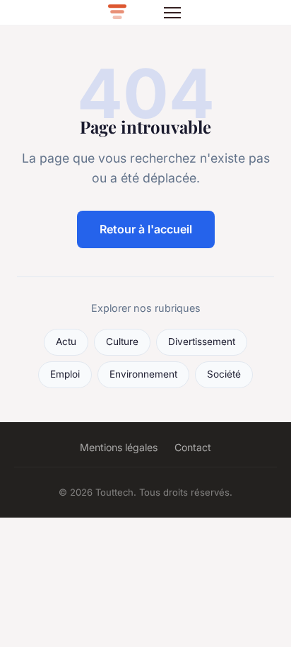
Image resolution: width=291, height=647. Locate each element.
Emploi (65, 374)
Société (224, 374)
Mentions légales (119, 447)
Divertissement (201, 341)
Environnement (143, 374)
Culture (122, 341)
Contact (192, 447)
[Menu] (172, 12)
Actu (66, 341)
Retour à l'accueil (146, 229)
